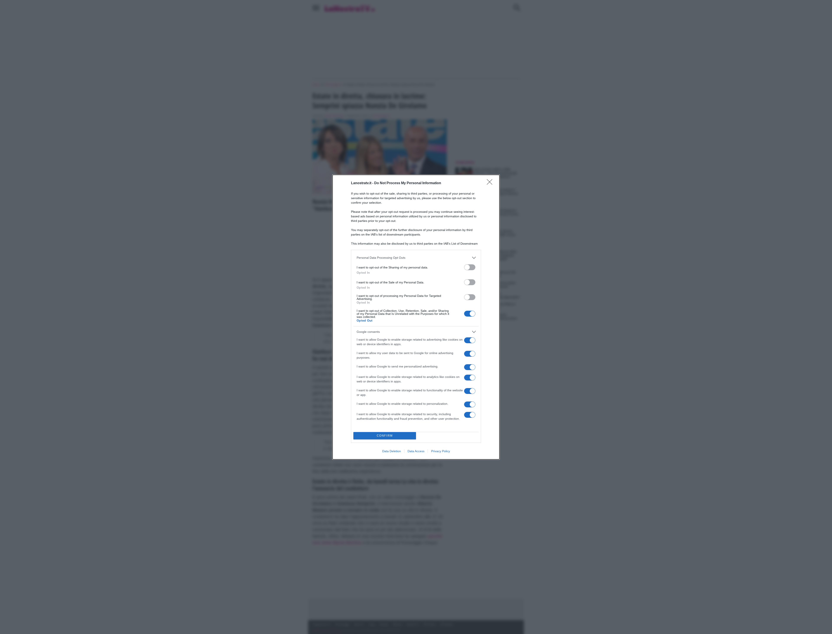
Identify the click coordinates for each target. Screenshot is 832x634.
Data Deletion (391, 451)
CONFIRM (385, 435)
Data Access (416, 451)
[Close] (491, 183)
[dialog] (416, 317)
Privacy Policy (440, 451)
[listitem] (416, 257)
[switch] (469, 267)
